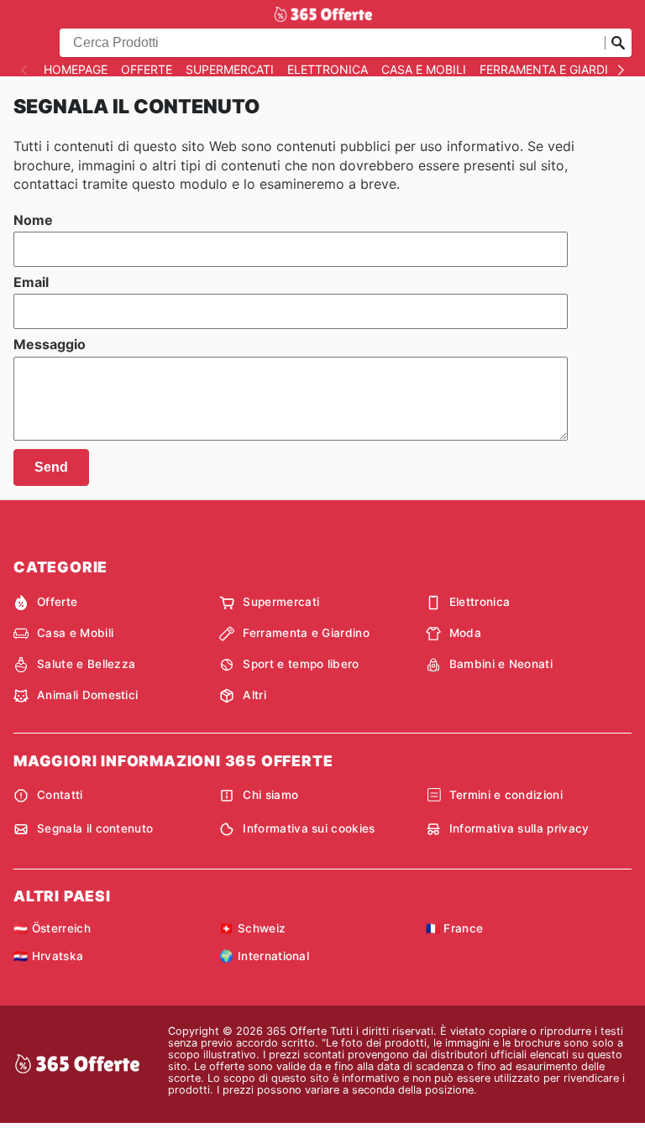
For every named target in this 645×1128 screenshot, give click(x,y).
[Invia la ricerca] (618, 42)
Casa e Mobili (423, 70)
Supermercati (230, 70)
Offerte (146, 70)
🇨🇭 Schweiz (252, 928)
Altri (254, 695)
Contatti (60, 795)
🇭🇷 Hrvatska (48, 956)
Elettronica (327, 70)
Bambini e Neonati (501, 664)
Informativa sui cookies (309, 828)
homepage (76, 70)
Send (51, 467)
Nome (33, 220)
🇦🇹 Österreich (52, 928)
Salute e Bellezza (86, 664)
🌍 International (264, 956)
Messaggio (49, 344)
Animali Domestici (87, 695)
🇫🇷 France (455, 928)
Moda (465, 633)
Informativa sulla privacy (519, 828)
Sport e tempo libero (301, 664)
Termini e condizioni (506, 795)
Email (31, 282)
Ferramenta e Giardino (553, 70)
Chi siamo (270, 795)
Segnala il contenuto (95, 828)
